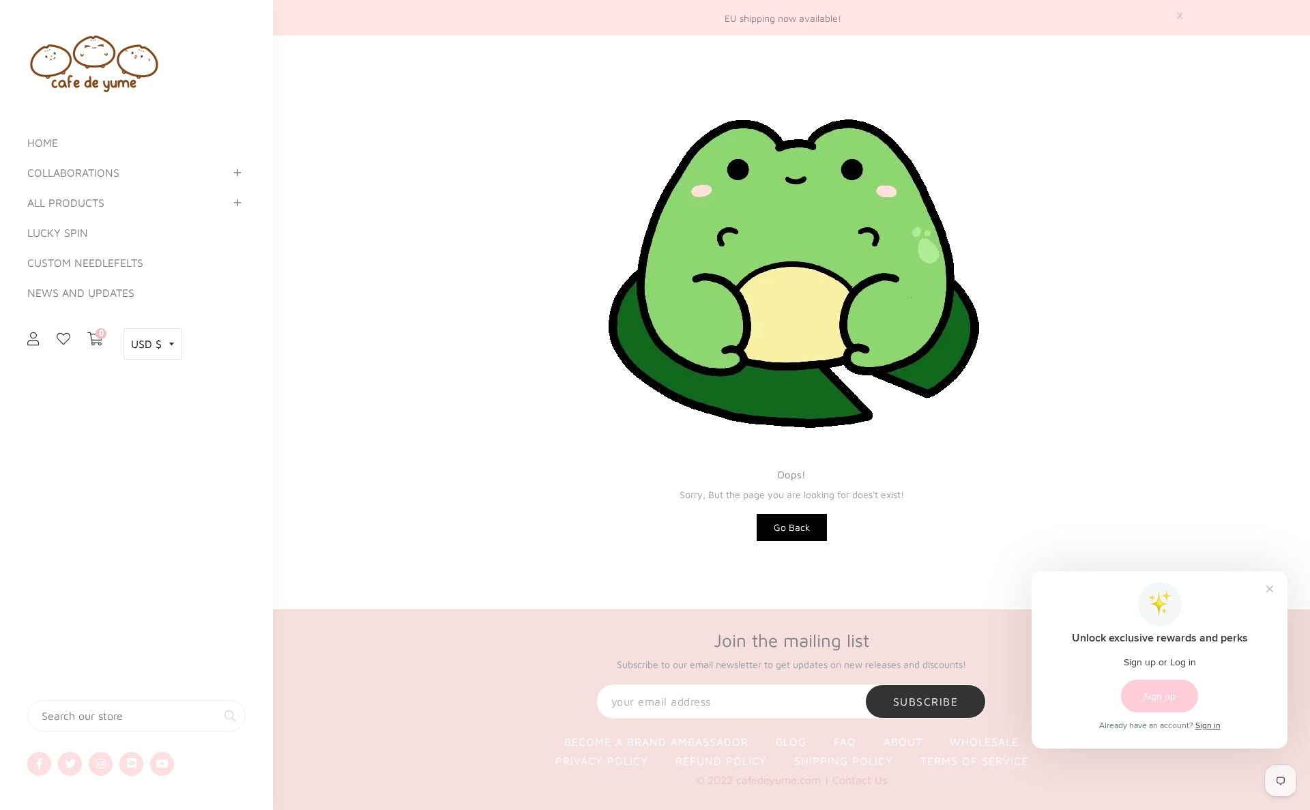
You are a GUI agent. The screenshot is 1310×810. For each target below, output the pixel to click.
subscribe (926, 701)
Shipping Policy (843, 761)
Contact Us (859, 780)
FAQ (845, 742)
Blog (791, 742)
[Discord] (131, 764)
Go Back (792, 527)
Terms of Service (974, 761)
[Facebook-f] (39, 764)
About (903, 742)
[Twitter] (70, 764)
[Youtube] (162, 764)
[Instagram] (101, 764)
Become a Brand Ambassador (656, 742)
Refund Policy (721, 761)
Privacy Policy (601, 761)
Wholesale (984, 742)
